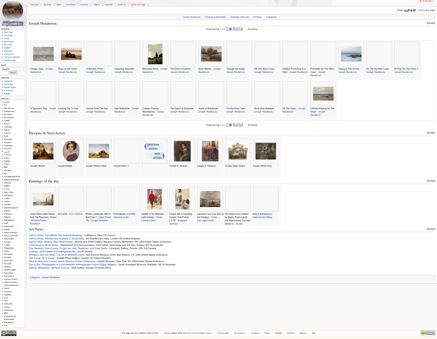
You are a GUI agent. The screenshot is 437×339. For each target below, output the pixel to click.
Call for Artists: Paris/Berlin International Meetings (56, 235)
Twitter (267, 333)
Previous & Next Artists (215, 17)
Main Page (34, 5)
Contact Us (121, 5)
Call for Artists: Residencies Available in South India (57, 238)
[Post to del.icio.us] (408, 10)
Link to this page (426, 10)
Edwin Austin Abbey (262, 217)
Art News (257, 17)
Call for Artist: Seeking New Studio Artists (51, 241)
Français (7, 155)
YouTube (290, 333)
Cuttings (33, 251)
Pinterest (303, 333)
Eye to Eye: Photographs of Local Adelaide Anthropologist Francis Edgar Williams (73, 264)
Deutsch (7, 133)
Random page (10, 60)
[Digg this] (411, 10)
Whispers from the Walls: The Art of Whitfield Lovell (56, 254)
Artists (58, 5)
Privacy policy (223, 333)
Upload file (8, 81)
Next (235, 29)
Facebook (255, 333)
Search (3, 65)
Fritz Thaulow (75, 214)
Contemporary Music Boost (44, 245)
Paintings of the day (240, 17)
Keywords (109, 5)
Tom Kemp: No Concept (42, 258)
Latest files (8, 84)
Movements (71, 5)
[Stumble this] (405, 10)
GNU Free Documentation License (197, 333)
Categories (271, 17)
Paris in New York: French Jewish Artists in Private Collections (62, 261)
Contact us (8, 90)
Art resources (240, 333)
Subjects (96, 5)
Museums (84, 5)
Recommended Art (11, 57)
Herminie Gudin (121, 217)
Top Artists (48, 5)
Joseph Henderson (192, 17)
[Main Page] (13, 13)
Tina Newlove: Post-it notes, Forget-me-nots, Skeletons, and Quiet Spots (68, 248)
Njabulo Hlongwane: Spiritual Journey (49, 267)
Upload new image (138, 5)
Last (240, 29)
